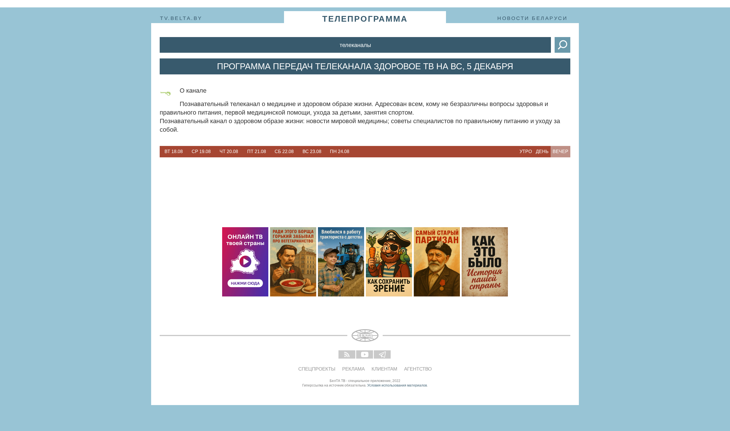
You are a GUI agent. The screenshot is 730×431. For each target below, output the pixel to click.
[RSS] (347, 354)
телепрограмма (365, 18)
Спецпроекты (316, 369)
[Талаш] (437, 261)
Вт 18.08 (174, 151)
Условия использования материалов (397, 385)
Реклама (353, 369)
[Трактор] (341, 261)
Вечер (560, 151)
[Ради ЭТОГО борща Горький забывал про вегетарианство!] (293, 261)
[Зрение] (389, 261)
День (542, 151)
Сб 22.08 (284, 151)
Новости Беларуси (532, 18)
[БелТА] (365, 335)
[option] (173, 151)
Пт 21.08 (256, 151)
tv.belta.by (181, 18)
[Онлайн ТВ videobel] (245, 261)
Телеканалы (355, 45)
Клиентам (384, 369)
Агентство (418, 369)
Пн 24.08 (339, 151)
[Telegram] (383, 354)
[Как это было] (485, 261)
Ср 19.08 (201, 151)
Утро (526, 151)
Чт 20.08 (229, 151)
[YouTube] (365, 354)
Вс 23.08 (312, 151)
